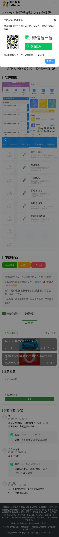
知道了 (50, 61)
